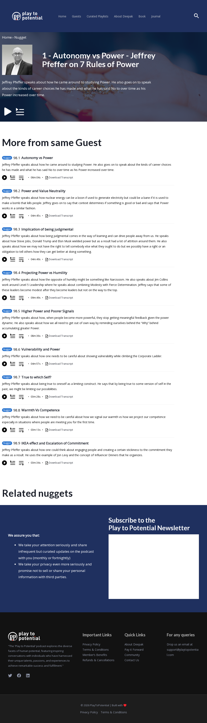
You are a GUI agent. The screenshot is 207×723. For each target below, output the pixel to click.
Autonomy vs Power (37, 157)
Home (62, 16)
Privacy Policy (91, 644)
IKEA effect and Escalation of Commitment (55, 443)
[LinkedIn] (28, 676)
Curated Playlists (97, 16)
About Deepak (123, 16)
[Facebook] (19, 676)
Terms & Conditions (95, 649)
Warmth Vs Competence (40, 410)
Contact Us (132, 660)
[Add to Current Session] (12, 177)
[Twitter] (10, 676)
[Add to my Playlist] (21, 178)
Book (142, 16)
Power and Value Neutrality (43, 190)
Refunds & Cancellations (98, 660)
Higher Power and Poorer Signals (47, 311)
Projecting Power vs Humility (44, 272)
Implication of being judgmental (47, 229)
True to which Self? (36, 377)
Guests (76, 16)
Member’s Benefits (94, 655)
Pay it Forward (134, 649)
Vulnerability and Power (40, 349)
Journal (155, 16)
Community (132, 655)
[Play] (4, 177)
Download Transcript (61, 177)
